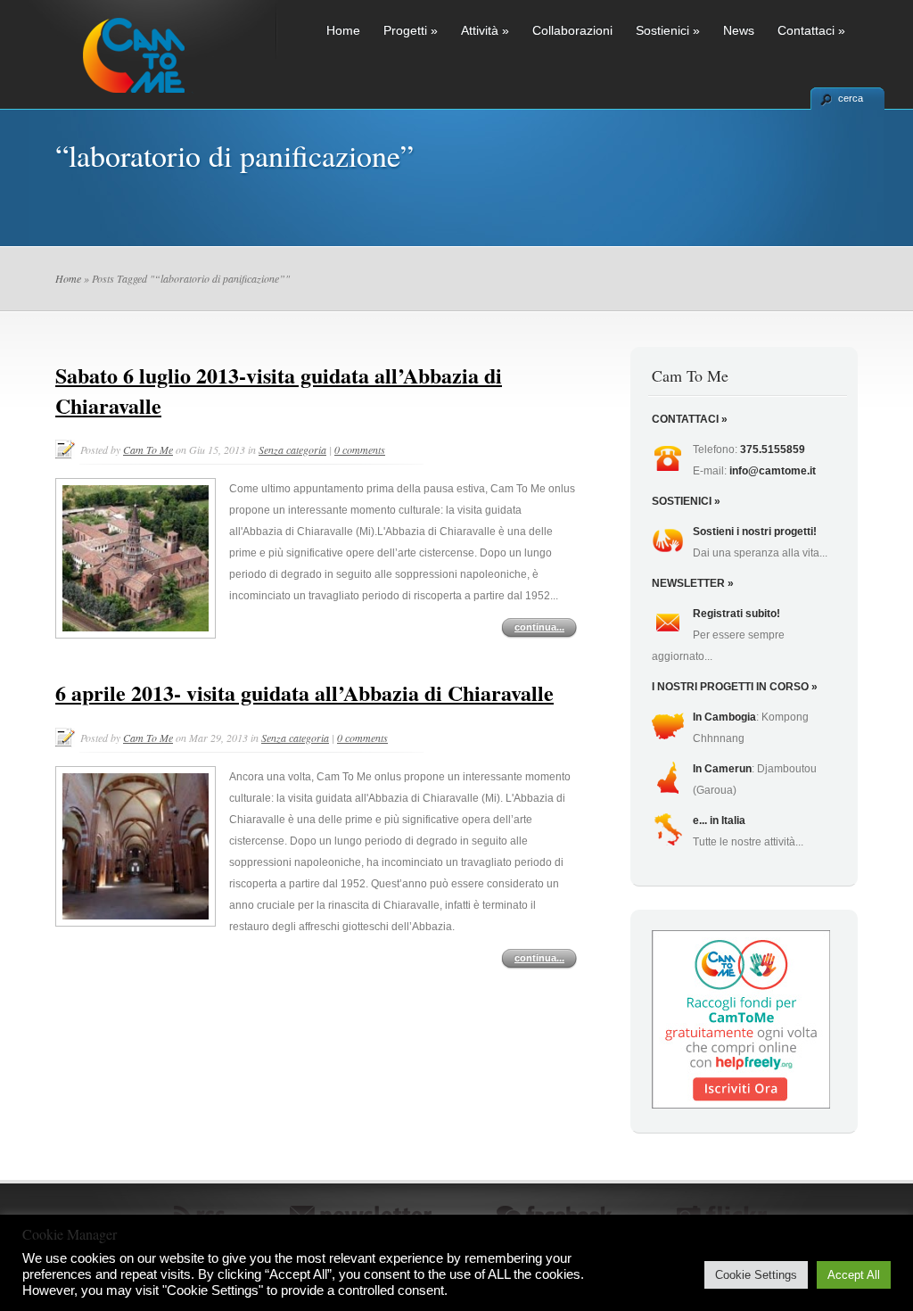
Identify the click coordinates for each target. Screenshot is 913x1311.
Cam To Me (148, 449)
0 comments (359, 449)
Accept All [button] (853, 1275)
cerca (850, 98)
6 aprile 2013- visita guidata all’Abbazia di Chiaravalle (304, 692)
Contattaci (811, 30)
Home (343, 30)
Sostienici (668, 30)
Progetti (410, 30)
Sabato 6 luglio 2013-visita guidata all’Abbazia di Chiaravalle (278, 390)
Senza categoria (292, 449)
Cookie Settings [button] (756, 1275)
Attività (485, 30)
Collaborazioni (572, 30)
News (738, 30)
